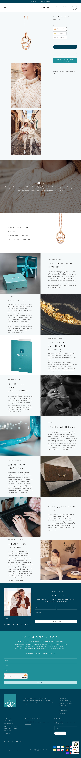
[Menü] (78, 742)
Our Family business (64, 708)
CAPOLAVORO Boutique (65, 701)
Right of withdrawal (9, 723)
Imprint (6, 736)
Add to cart (65, 47)
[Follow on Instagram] (8, 741)
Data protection (8, 730)
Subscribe (60, 733)
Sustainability (62, 710)
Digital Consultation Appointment (65, 60)
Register (40, 682)
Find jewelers (62, 698)
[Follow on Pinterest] (13, 741)
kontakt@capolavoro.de (17, 624)
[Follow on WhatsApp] (21, 741)
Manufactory (62, 713)
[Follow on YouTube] (17, 741)
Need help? (65, 55)
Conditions (7, 733)
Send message (56, 621)
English (65, 6)
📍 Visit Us (28, 724)
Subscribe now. (52, 531)
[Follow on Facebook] (4, 741)
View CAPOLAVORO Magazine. (15, 580)
